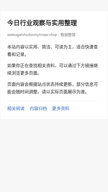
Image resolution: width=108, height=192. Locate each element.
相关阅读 (15, 108)
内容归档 (38, 108)
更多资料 (60, 108)
